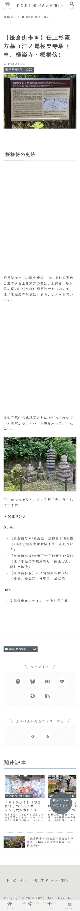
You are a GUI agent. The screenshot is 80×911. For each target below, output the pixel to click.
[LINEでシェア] (62, 681)
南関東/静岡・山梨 (22, 649)
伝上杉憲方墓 (57, 601)
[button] (47, 696)
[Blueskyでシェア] (32, 681)
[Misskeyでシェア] (47, 681)
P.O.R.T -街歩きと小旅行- (40, 5)
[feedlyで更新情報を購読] (32, 736)
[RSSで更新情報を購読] (47, 736)
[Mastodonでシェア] (18, 681)
